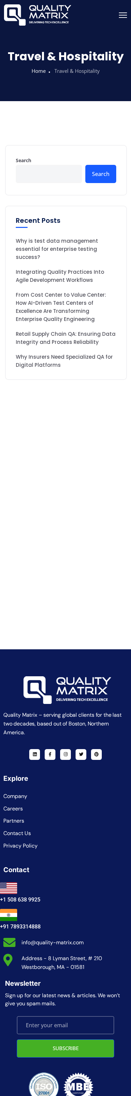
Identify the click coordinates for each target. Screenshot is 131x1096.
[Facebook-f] (50, 754)
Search (23, 160)
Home (39, 70)
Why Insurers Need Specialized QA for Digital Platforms (64, 360)
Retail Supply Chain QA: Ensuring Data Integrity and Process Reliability (66, 338)
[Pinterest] (96, 754)
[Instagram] (65, 754)
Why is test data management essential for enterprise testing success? (57, 249)
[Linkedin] (34, 754)
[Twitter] (81, 754)
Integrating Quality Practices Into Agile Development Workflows (60, 276)
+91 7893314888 (20, 926)
